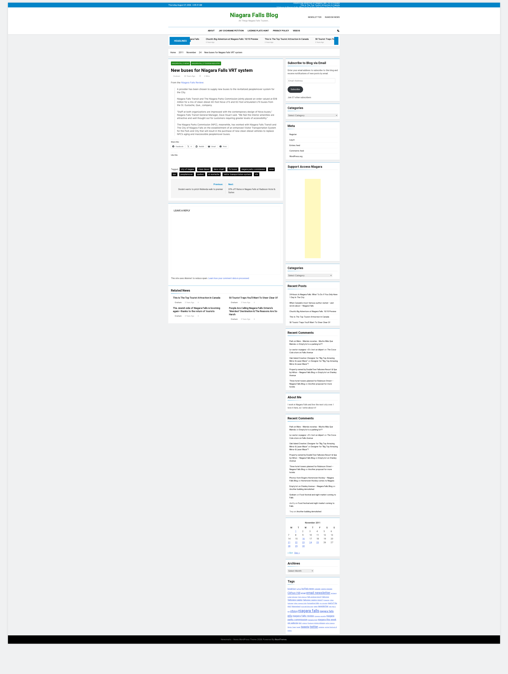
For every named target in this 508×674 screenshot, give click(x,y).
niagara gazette (320, 616)
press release (319, 623)
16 (303, 538)
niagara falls (308, 611)
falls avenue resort (314, 597)
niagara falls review (303, 615)
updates (321, 627)
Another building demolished (301, 489)
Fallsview (325, 597)
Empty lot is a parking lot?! (311, 344)
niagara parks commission (253, 169)
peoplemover (186, 174)
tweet (298, 627)
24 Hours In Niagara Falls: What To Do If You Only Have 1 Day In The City (308, 7)
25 (317, 542)
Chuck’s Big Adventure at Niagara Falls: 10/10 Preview (316, 3)
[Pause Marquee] (336, 41)
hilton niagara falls (300, 603)
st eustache (213, 174)
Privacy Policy (281, 30)
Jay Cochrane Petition (231, 30)
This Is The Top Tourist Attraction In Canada (320, 5)
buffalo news (308, 588)
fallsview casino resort (313, 600)
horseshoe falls (313, 603)
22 (296, 542)
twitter (314, 626)
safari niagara (330, 623)
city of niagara (187, 169)
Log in (292, 140)
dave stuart (219, 169)
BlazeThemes (281, 639)
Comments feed (296, 151)
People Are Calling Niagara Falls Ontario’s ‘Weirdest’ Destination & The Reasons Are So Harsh (253, 311)
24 (310, 542)
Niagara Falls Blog (254, 15)
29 (296, 546)
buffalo (299, 589)
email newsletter (318, 593)
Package (311, 623)
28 (289, 546)
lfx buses (233, 169)
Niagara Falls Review (192, 82)
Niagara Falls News (180, 63)
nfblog (294, 611)
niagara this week (327, 619)
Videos (296, 30)
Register (293, 134)
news (316, 606)
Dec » (297, 553)
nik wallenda (293, 623)
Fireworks (326, 600)
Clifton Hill (294, 592)
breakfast (292, 589)
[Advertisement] (313, 218)
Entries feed (294, 145)
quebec (200, 174)
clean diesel (203, 169)
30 (303, 546)
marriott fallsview (307, 606)
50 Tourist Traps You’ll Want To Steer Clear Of (293, 39)
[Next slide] (338, 4)
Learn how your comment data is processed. (228, 278)
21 (289, 542)
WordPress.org (295, 156)
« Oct (290, 553)
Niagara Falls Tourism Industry (206, 63)
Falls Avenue (302, 597)
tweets (305, 626)
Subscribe (295, 89)
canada (317, 589)
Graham (176, 76)
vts (256, 174)
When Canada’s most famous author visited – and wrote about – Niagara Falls (308, 9)
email (303, 593)
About (211, 30)
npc (174, 174)
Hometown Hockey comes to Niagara (317, 481)
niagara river (312, 620)
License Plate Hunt (258, 30)
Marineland (296, 606)
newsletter (323, 606)
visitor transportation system (237, 174)
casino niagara (326, 589)
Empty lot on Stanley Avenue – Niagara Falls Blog (310, 486)
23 (303, 542)
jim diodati (323, 603)
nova (271, 169)
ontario (304, 623)
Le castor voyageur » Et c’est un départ (306, 349)
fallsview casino (295, 600)
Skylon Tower (292, 627)
